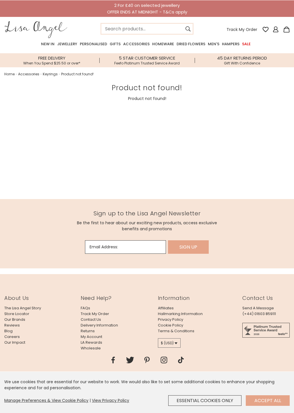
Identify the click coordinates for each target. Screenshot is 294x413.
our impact (14, 342)
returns (88, 331)
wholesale (91, 348)
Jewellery (67, 44)
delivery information (99, 325)
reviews (12, 325)
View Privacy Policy (110, 400)
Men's (213, 44)
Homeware (163, 44)
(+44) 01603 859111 (259, 313)
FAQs (85, 308)
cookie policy (170, 325)
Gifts (115, 44)
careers (12, 336)
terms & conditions (176, 331)
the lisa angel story (22, 308)
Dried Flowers (191, 44)
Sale (246, 44)
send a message (258, 308)
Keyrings (50, 74)
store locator (16, 313)
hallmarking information (180, 313)
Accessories (136, 44)
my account (91, 336)
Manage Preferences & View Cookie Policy (46, 400)
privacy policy (170, 319)
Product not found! (77, 74)
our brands (14, 319)
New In (48, 44)
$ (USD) (167, 343)
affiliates (166, 308)
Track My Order (242, 29)
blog (8, 331)
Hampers (230, 44)
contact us (91, 319)
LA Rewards (91, 342)
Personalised (93, 44)
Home (9, 74)
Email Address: (104, 247)
